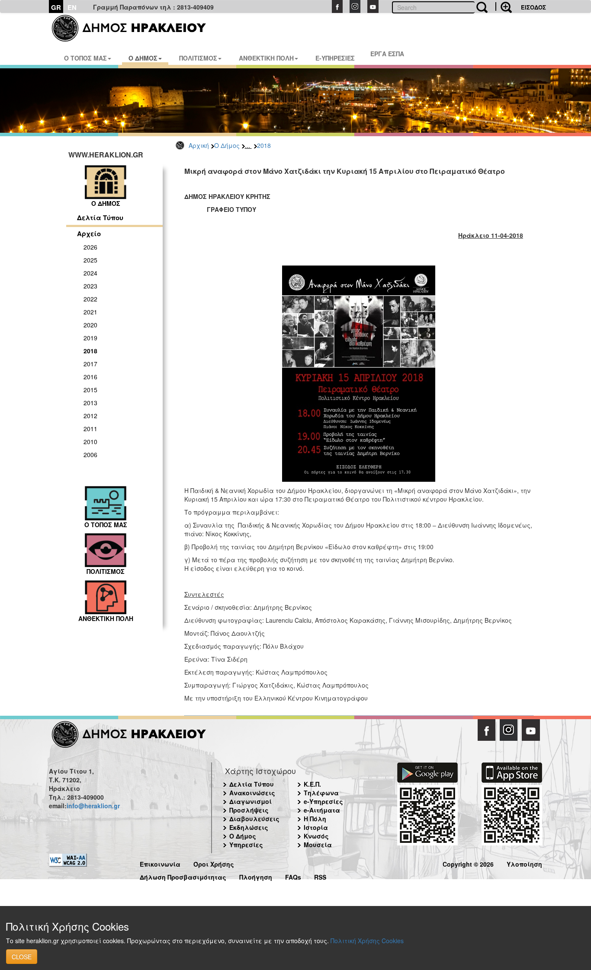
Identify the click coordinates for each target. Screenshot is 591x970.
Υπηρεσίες (246, 844)
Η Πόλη (315, 818)
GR (56, 7)
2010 (90, 441)
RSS (320, 876)
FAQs (293, 876)
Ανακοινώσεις (252, 792)
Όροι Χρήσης (213, 863)
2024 (90, 273)
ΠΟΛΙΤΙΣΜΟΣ (198, 58)
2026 (90, 247)
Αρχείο (89, 233)
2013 (90, 402)
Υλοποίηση (524, 863)
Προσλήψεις (249, 810)
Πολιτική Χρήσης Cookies (367, 940)
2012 (90, 415)
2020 (90, 324)
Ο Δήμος (227, 145)
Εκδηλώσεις (248, 827)
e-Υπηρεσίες (323, 801)
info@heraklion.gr (93, 805)
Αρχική (199, 145)
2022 (90, 299)
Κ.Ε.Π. (312, 784)
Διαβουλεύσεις (254, 818)
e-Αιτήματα (322, 810)
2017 (90, 363)
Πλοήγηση (255, 876)
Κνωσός (316, 836)
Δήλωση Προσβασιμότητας (183, 876)
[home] (134, 28)
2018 (264, 145)
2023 (90, 286)
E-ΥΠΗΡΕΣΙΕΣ (335, 58)
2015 (90, 389)
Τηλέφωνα (321, 792)
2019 (90, 337)
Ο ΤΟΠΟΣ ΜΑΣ (85, 58)
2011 (90, 428)
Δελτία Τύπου (100, 217)
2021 (90, 311)
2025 (90, 260)
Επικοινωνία (160, 863)
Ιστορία (316, 827)
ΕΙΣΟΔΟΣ (533, 7)
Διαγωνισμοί (250, 801)
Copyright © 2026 (468, 863)
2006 (90, 454)
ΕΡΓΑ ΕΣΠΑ (387, 53)
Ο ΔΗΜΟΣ (142, 58)
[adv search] (503, 6)
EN (72, 7)
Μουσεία (318, 844)
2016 (90, 376)
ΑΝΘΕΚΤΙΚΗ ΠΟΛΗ (266, 58)
